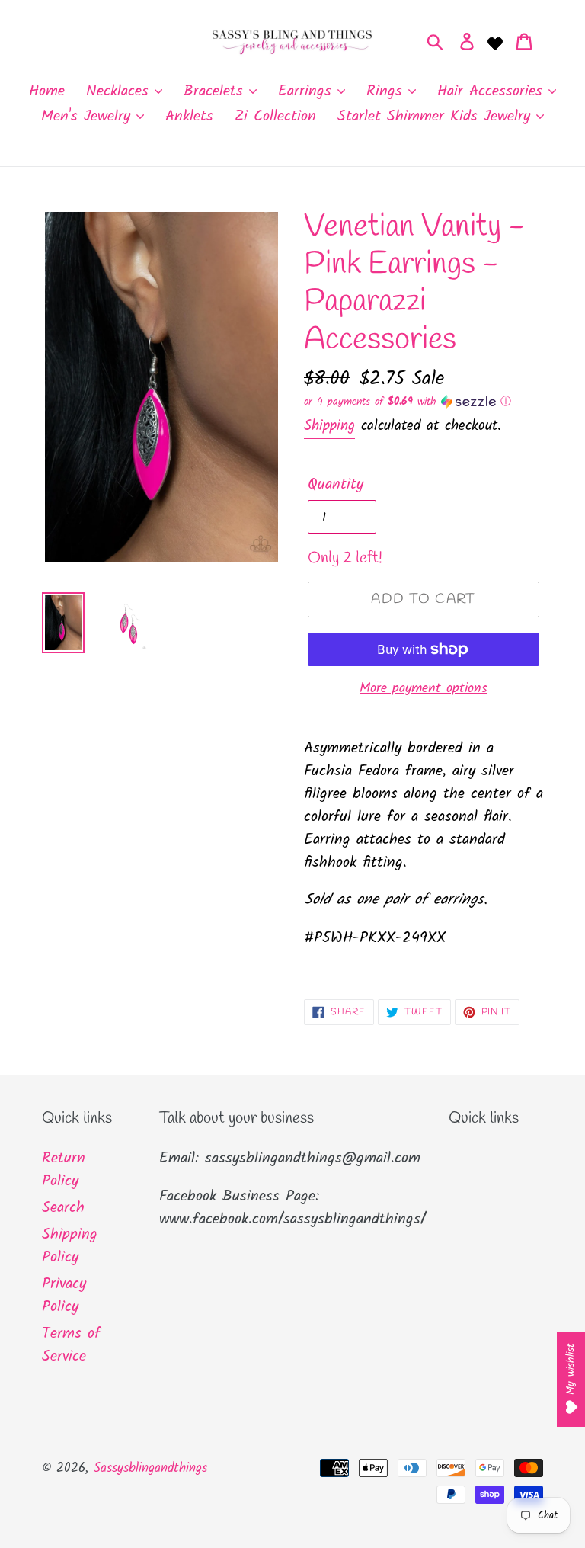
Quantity (335, 484)
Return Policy (63, 1170)
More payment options (424, 688)
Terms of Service (71, 1345)
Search (63, 1208)
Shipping (329, 426)
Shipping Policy (70, 1246)
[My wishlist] (495, 42)
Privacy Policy (64, 1295)
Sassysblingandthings (150, 1468)
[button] (423, 401)
